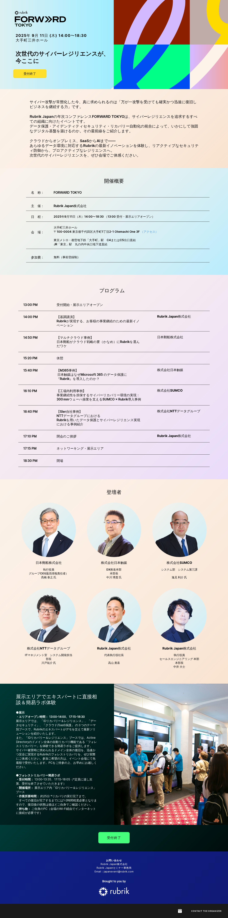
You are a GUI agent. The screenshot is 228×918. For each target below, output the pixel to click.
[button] (180, 911)
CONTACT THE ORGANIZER (206, 911)
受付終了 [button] (30, 74)
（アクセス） (149, 232)
